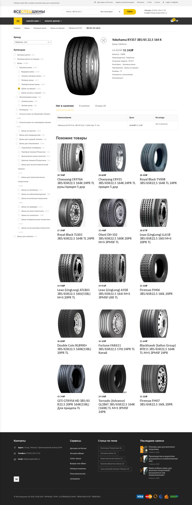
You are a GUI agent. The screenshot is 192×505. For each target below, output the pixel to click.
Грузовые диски (23, 55)
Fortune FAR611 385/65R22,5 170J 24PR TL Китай (117, 349)
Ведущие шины (27, 72)
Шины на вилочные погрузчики (34, 198)
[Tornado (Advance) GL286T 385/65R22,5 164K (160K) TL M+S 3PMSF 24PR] (117, 379)
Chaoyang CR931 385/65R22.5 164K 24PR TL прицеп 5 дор (117, 183)
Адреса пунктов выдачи (125, 2)
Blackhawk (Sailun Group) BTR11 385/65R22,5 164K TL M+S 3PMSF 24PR (158, 349)
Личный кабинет (77, 454)
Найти (130, 12)
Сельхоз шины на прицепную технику (34, 114)
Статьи (157, 2)
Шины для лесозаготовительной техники (33, 167)
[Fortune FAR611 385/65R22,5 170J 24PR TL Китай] (117, 324)
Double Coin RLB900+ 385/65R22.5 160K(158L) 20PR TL (74, 349)
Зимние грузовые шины (31, 76)
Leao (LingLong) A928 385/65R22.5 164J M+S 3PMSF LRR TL (114, 294)
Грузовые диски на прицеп (28, 59)
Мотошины (23, 110)
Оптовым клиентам (78, 469)
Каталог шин (32, 21)
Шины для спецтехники (29, 144)
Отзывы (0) (100, 106)
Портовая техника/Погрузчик (33, 152)
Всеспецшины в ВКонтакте (16, 479)
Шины (27, 28)
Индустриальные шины (111, 459)
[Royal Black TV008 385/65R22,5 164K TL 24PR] (158, 157)
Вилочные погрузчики (111, 448)
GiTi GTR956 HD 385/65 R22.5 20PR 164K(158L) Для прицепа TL (73, 404)
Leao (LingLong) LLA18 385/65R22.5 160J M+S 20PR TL (155, 238)
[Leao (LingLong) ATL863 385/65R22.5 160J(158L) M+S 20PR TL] (75, 268)
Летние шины (27, 106)
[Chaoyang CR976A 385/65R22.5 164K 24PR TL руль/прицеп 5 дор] (75, 157)
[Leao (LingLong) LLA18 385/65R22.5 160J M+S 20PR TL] (158, 213)
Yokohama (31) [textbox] (32, 42)
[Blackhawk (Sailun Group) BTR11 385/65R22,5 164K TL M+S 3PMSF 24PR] (158, 324)
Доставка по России (105, 2)
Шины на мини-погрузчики (32, 211)
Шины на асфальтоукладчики (33, 194)
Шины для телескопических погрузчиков (31, 179)
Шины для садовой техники (30, 139)
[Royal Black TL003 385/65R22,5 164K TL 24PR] (75, 213)
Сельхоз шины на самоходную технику (35, 122)
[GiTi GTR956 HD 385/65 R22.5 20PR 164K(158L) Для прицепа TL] (75, 379)
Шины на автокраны (29, 190)
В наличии (84, 106)
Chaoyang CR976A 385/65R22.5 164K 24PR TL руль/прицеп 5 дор (75, 183)
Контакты (140, 2)
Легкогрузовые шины (28, 97)
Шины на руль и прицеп (31, 93)
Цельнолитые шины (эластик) (33, 156)
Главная (17, 28)
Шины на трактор (28, 131)
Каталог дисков (52, 21)
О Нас (149, 2)
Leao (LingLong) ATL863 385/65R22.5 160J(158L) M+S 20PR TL (73, 294)
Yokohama (130, 58)
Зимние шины (27, 101)
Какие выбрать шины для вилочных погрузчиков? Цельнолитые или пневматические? (160, 471)
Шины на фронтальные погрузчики (35, 220)
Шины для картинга (25, 236)
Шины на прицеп (57, 28)
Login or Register (171, 2)
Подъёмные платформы (31, 148)
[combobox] (33, 42)
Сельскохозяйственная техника (114, 469)
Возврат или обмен (78, 464)
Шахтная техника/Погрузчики (33, 160)
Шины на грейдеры (29, 207)
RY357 (131, 61)
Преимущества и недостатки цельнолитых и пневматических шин (163, 458)
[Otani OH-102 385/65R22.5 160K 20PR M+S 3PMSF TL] (117, 213)
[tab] (66, 107)
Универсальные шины (30, 84)
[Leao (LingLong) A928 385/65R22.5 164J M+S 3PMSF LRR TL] (117, 268)
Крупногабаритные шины (112, 464)
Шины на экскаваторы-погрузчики (35, 228)
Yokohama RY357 (75, 28)
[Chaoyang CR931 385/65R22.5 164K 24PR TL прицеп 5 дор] (117, 157)
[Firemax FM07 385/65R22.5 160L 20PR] (158, 379)
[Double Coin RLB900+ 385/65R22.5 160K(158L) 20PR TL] (75, 324)
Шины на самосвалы (29, 215)
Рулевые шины (27, 80)
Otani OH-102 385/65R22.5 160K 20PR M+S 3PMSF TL (115, 238)
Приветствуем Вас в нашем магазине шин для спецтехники (36, 3)
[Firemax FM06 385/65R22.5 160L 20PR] (158, 268)
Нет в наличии (65, 106)
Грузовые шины (40, 28)
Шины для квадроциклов (29, 135)
